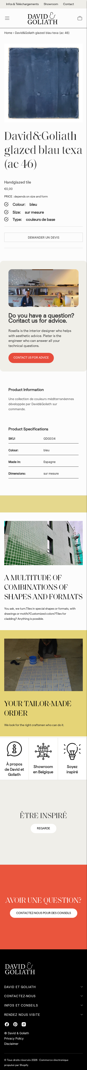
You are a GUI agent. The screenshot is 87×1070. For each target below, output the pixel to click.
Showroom (51, 4)
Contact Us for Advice (31, 357)
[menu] (7, 18)
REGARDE (43, 828)
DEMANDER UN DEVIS (43, 237)
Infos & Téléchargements (22, 4)
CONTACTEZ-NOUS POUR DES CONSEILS (43, 913)
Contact (68, 4)
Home (8, 33)
